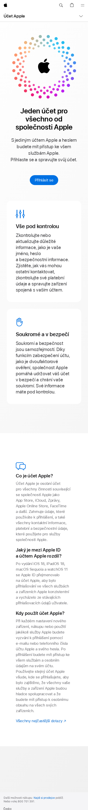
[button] (61, 5)
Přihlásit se (44, 180)
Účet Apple (14, 16)
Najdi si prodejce (44, 797)
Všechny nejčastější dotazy (41, 721)
